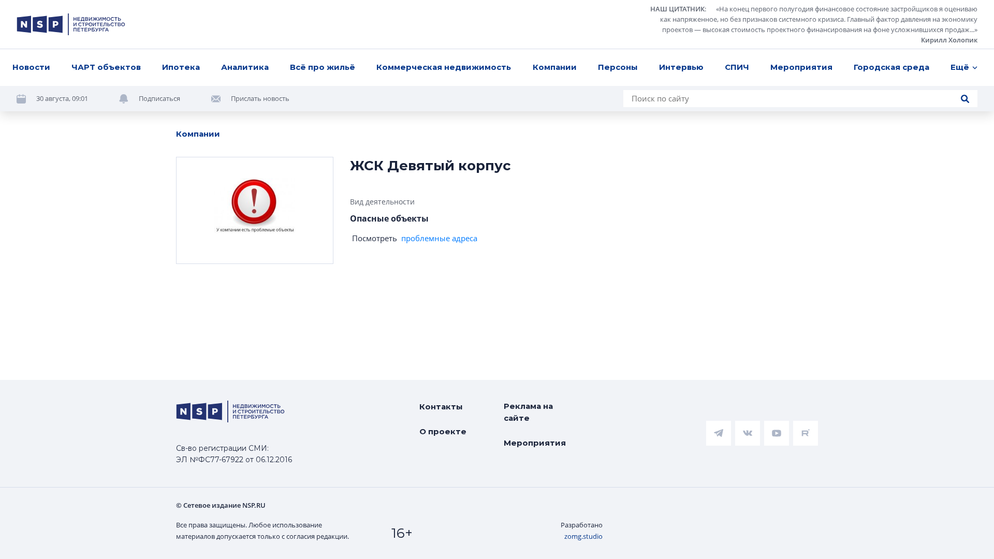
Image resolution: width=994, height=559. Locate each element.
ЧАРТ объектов (106, 67)
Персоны (618, 67)
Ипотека (181, 67)
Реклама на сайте (528, 412)
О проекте (442, 431)
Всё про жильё (322, 67)
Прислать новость (260, 98)
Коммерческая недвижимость (443, 67)
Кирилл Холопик (949, 40)
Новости (31, 67)
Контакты (441, 406)
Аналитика (245, 67)
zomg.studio (583, 536)
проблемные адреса (439, 238)
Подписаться (159, 98)
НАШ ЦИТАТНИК (677, 8)
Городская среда (891, 67)
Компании (555, 67)
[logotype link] (71, 24)
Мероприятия (801, 67)
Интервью (681, 67)
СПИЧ (737, 67)
